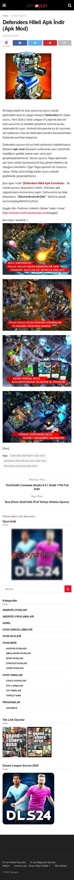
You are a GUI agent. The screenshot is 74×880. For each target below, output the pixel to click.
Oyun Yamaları (13, 675)
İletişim (6, 865)
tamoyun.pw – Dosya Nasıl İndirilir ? (32, 865)
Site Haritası (61, 865)
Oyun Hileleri (12, 636)
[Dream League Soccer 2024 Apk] (28, 798)
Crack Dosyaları (16, 680)
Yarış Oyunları (14, 668)
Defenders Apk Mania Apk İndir (28, 455)
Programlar (11, 702)
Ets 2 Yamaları (14, 685)
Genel (7, 623)
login (13, 516)
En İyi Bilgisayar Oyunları (43, 862)
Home (5, 15)
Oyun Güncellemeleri (17, 629)
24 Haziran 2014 (11, 35)
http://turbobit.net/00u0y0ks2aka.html (25, 213)
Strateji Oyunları (16, 663)
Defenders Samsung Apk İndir (20, 465)
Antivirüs (11, 708)
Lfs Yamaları (13, 690)
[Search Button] (68, 588)
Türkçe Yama (13, 695)
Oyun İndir (10, 642)
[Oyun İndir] (37, 554)
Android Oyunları (19, 15)
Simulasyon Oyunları (18, 653)
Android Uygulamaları (18, 616)
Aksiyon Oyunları (16, 648)
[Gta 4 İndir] (15, 741)
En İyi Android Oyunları (14, 862)
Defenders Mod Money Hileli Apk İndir (25, 460)
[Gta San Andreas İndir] (39, 741)
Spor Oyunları (14, 658)
